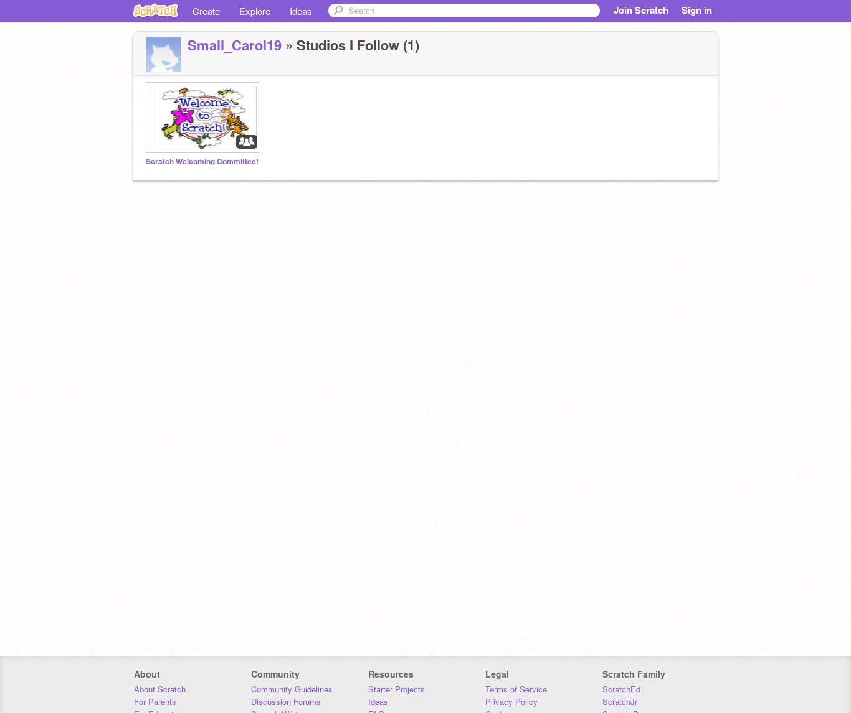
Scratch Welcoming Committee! (202, 161)
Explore (254, 10)
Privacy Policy (511, 701)
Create (206, 10)
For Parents (155, 701)
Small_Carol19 (235, 45)
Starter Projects (396, 689)
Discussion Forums (286, 701)
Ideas (301, 10)
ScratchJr (619, 701)
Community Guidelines (292, 689)
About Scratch (160, 689)
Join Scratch (641, 10)
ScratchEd (621, 689)
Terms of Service (516, 689)
